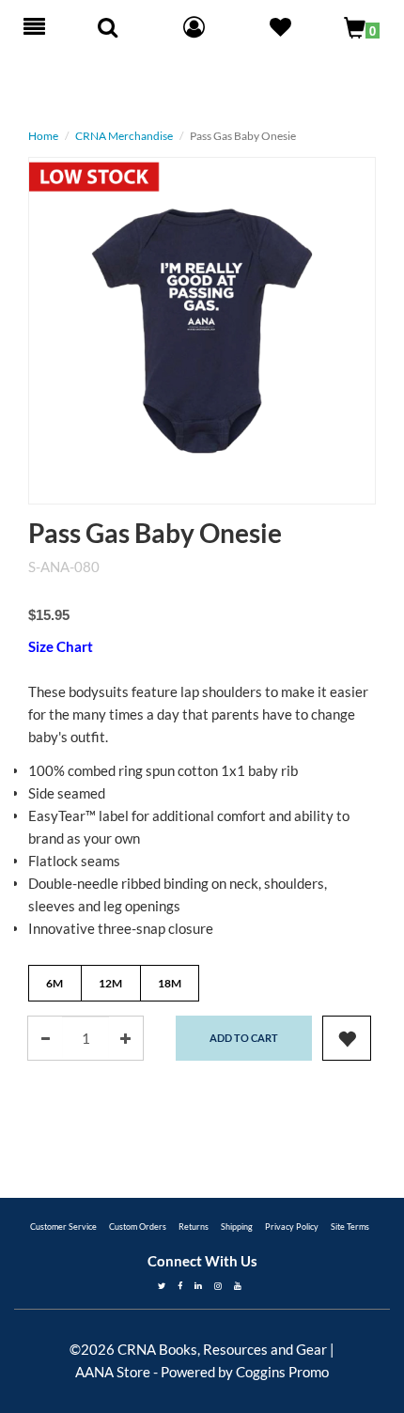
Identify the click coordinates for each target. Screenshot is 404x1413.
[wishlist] (346, 1038)
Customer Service (63, 1226)
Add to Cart (244, 1038)
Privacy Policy (292, 1226)
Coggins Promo (282, 1371)
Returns (194, 1226)
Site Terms (350, 1226)
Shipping (237, 1226)
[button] (280, 29)
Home (43, 136)
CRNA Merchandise (124, 136)
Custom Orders (137, 1226)
